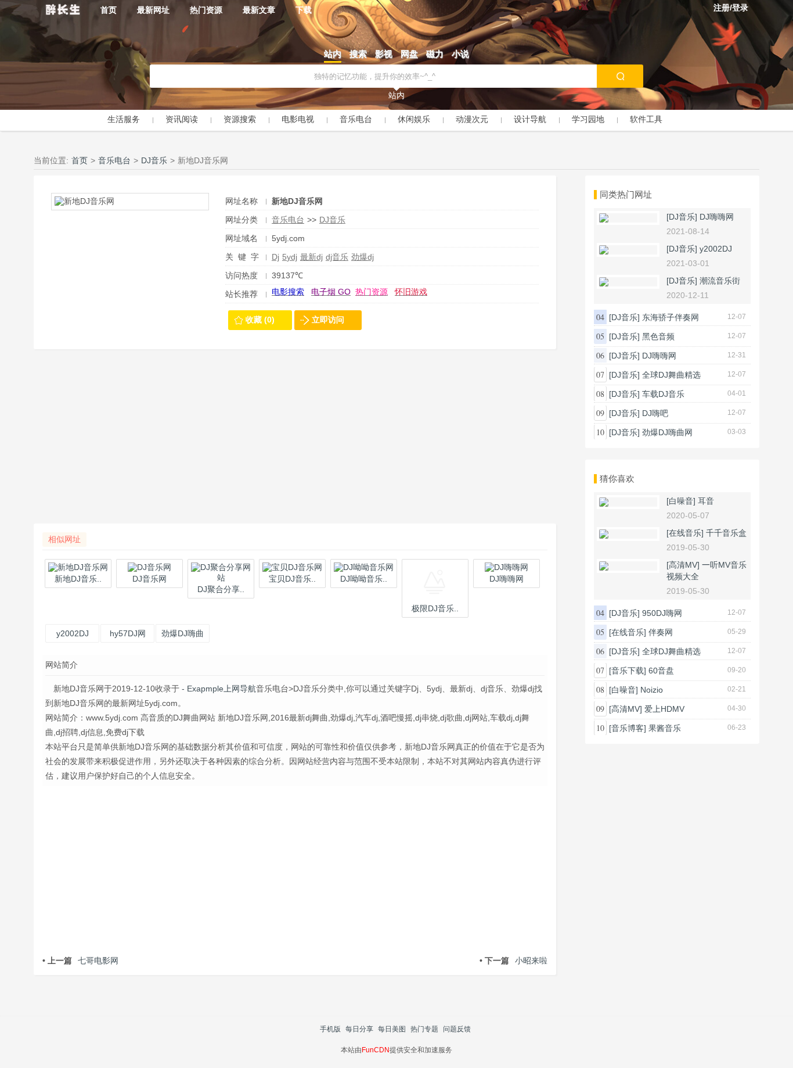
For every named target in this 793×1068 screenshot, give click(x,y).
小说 (460, 54)
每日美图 (392, 1029)
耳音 (706, 501)
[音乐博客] (627, 728)
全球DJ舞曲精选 (671, 374)
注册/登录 (730, 7)
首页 (108, 10)
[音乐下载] (627, 670)
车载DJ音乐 (663, 394)
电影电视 (298, 119)
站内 (332, 54)
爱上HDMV (664, 709)
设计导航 (530, 119)
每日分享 (359, 1029)
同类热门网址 (626, 194)
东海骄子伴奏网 (670, 317)
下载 (303, 10)
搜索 (358, 54)
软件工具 (646, 119)
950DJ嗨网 (662, 613)
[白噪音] (680, 501)
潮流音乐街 (720, 280)
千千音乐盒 (726, 532)
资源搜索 (240, 119)
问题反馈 (457, 1029)
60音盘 (661, 670)
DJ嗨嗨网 (717, 216)
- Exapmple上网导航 (217, 688)
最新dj (311, 256)
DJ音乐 (154, 160)
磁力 (435, 54)
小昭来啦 (513, 960)
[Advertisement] (295, 442)
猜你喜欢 (617, 478)
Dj (275, 256)
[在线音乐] (685, 532)
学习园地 (588, 119)
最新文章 (259, 10)
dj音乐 (337, 256)
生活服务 (123, 119)
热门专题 (424, 1029)
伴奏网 (660, 632)
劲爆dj (362, 256)
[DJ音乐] (681, 216)
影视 (383, 54)
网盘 (409, 54)
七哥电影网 (80, 960)
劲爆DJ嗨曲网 (667, 432)
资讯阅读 (181, 119)
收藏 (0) (260, 319)
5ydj (289, 256)
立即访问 (328, 319)
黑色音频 (658, 336)
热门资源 (206, 10)
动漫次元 (472, 119)
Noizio (651, 689)
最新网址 (153, 10)
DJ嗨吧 (655, 413)
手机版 (330, 1029)
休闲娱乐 (414, 119)
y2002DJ (716, 248)
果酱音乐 (664, 728)
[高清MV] (683, 564)
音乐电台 (356, 119)
